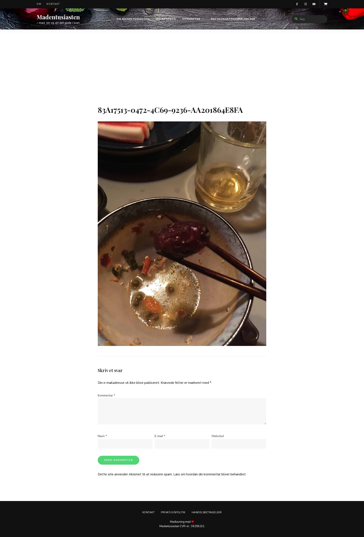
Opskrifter (191, 19)
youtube (314, 4)
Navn (102, 436)
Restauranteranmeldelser (233, 19)
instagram (305, 4)
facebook (297, 4)
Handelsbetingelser (207, 512)
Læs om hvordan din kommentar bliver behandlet (209, 474)
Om (39, 4)
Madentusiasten (58, 17)
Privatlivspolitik (173, 512)
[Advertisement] (182, 73)
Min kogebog (165, 19)
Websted (217, 436)
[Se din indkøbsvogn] (326, 4)
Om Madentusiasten (132, 19)
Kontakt (53, 4)
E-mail (160, 436)
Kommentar (106, 395)
